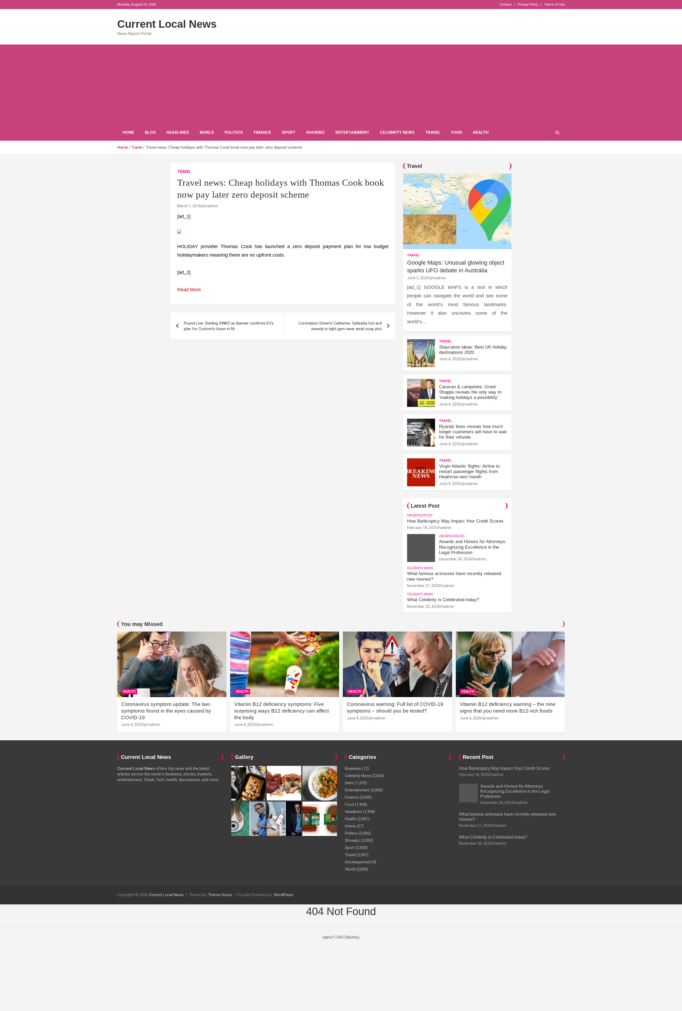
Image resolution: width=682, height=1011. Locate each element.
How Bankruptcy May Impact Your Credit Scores (456, 521)
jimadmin (210, 206)
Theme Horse (220, 894)
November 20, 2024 (423, 606)
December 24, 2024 (455, 559)
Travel (433, 132)
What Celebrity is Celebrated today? (443, 599)
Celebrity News (397, 132)
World (207, 132)
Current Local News (167, 24)
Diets (349, 783)
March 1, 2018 (189, 206)
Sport (288, 132)
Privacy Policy (528, 4)
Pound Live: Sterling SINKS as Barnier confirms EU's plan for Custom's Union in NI (229, 326)
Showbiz (315, 132)
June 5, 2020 (418, 278)
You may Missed (142, 624)
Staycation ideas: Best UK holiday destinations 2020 (473, 350)
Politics (234, 132)
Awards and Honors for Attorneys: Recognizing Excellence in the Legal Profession (472, 547)
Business (353, 768)
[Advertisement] (341, 84)
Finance (262, 132)
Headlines (178, 132)
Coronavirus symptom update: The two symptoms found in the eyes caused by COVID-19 (166, 710)
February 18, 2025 (422, 527)
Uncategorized (420, 515)
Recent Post (478, 757)
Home (128, 132)
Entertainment (352, 132)
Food (456, 132)
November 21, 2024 (423, 586)
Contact (506, 4)
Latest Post (425, 506)
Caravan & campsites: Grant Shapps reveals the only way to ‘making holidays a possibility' (470, 392)
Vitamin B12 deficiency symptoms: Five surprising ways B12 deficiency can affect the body (281, 710)
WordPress (283, 894)
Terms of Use (554, 4)
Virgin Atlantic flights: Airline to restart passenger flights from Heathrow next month (469, 472)
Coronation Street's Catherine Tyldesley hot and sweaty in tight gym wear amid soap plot (340, 326)
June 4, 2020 (450, 359)
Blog (150, 132)
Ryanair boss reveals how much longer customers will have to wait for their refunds (473, 432)
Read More (189, 289)
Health (481, 132)
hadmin (445, 527)
